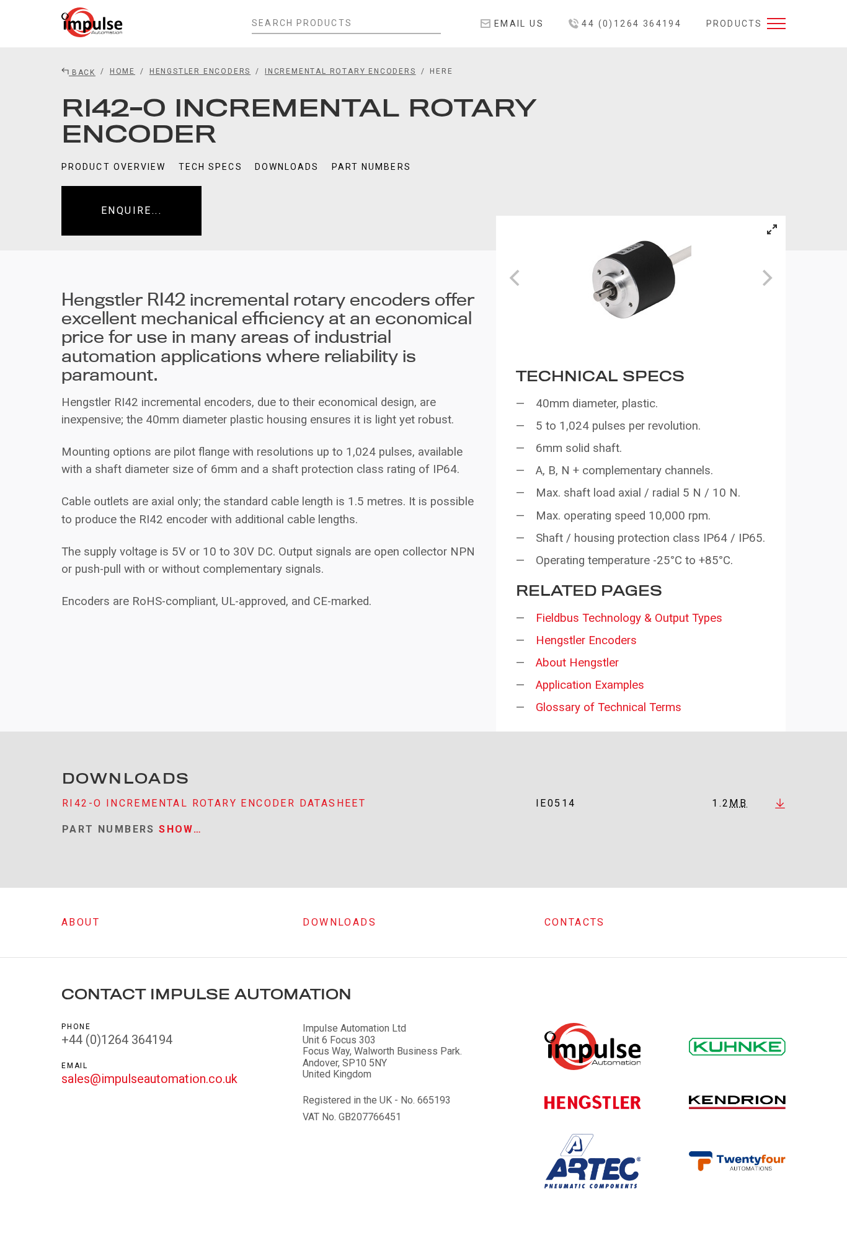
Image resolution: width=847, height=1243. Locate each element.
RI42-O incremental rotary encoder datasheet (214, 803)
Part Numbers (371, 167)
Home (122, 71)
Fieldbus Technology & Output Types (629, 618)
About (80, 922)
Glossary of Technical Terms (608, 707)
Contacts (574, 922)
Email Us (517, 24)
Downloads (287, 167)
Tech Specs (210, 167)
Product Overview (113, 167)
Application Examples (590, 685)
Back (82, 72)
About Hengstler (577, 663)
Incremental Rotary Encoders (340, 71)
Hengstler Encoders (200, 71)
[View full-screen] (772, 229)
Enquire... (131, 210)
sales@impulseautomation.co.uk (149, 1078)
